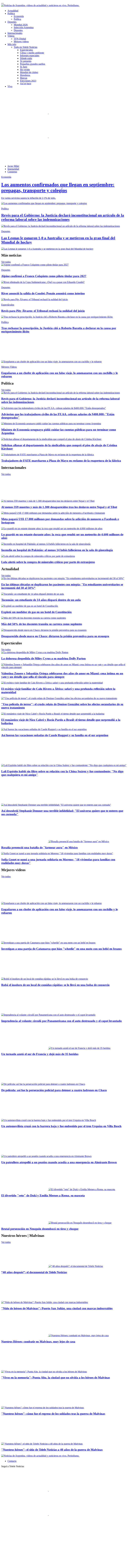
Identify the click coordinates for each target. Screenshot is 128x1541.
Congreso (12, 171)
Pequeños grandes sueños (32, 64)
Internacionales (14, 33)
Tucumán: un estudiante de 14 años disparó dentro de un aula (41, 600)
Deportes (18, 30)
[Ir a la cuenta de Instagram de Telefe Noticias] (72, 137)
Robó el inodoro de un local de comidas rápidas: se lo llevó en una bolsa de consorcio (55, 985)
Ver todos (6, 262)
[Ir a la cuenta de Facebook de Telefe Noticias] (25, 113)
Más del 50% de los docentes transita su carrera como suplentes (41, 624)
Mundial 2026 (21, 24)
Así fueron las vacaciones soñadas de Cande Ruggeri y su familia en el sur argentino (54, 735)
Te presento (25, 61)
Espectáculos (26, 50)
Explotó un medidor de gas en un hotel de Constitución (36, 612)
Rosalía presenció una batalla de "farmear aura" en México (39, 847)
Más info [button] (11, 44)
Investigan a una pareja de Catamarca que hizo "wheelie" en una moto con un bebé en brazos (61, 948)
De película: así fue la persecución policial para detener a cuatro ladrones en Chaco (54, 1090)
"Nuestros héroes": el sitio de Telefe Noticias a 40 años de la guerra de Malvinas (52, 1449)
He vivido (25, 69)
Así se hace (25, 83)
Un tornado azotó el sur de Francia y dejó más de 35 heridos (39, 1054)
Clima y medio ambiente (32, 52)
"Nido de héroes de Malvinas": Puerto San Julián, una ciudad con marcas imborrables (57, 1308)
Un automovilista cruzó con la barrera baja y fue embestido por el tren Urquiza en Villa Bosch (61, 1126)
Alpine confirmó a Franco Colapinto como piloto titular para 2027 (43, 276)
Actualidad (12, 10)
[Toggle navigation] (2, 3)
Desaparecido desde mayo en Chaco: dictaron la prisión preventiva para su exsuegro (55, 636)
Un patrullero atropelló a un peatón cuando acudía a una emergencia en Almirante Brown (59, 1162)
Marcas (23, 78)
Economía (19, 16)
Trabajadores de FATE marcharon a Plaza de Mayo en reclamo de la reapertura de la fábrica (61, 460)
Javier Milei (13, 166)
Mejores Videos (9, 367)
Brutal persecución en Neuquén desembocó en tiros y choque (39, 1228)
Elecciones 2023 (28, 80)
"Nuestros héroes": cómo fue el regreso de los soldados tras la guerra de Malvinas (53, 1413)
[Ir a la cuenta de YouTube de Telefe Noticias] (25, 137)
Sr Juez (23, 66)
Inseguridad (13, 169)
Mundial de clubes (29, 72)
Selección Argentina (24, 27)
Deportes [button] (11, 22)
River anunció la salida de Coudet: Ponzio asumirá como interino (43, 293)
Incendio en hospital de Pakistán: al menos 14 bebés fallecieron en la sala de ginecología (57, 550)
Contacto (11, 1461)
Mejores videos (21, 41)
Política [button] (11, 13)
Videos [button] (10, 36)
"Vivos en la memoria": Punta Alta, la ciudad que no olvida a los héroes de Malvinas (55, 1377)
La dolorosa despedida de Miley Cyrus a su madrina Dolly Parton (43, 658)
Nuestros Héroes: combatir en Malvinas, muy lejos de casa (38, 1341)
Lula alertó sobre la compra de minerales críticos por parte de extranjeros (48, 562)
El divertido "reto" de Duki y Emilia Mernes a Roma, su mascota (43, 1195)
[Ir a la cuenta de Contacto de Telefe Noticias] (24, 160)
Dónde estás (26, 58)
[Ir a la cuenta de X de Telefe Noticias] (72, 113)
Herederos (25, 75)
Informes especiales (29, 55)
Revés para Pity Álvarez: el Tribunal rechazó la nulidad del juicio (43, 310)
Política (17, 19)
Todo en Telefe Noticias (25, 47)
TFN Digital (20, 38)
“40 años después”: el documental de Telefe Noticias (34, 1272)
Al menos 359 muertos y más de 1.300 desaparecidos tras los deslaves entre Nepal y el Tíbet (59, 507)
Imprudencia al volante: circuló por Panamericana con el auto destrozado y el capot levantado (61, 1021)
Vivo (9, 86)
